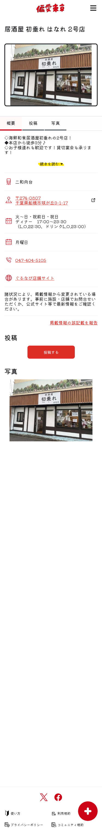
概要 (11, 123)
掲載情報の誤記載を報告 (74, 322)
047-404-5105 (30, 260)
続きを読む (49, 164)
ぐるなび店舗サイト (34, 278)
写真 (55, 123)
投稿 (33, 123)
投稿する (51, 352)
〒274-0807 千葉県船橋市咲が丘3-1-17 (41, 200)
